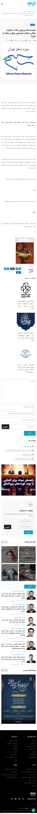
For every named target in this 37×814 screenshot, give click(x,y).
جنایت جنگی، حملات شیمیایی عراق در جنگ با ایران (19, 451)
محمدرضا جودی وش (14, 664)
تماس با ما (14, 752)
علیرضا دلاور (16, 625)
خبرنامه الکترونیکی (31, 769)
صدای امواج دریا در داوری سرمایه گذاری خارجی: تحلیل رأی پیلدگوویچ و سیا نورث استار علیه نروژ (13, 633)
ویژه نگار (33, 743)
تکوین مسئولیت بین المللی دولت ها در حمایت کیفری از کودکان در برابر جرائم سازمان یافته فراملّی (13, 596)
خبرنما (29, 11)
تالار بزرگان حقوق (31, 746)
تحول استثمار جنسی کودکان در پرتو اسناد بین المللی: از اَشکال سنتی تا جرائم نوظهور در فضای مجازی (13, 609)
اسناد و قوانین (32, 749)
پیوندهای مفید (32, 757)
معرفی (34, 752)
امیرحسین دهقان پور (14, 601)
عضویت (28, 532)
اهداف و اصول (13, 741)
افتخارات (14, 749)
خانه (35, 11)
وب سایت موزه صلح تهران (15, 102)
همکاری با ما (13, 754)
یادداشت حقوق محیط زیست (19, 617)
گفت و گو (18, 587)
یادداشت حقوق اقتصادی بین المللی (18, 628)
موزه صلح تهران (28, 446)
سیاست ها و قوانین (12, 743)
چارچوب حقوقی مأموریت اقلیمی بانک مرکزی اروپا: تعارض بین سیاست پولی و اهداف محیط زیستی (13, 659)
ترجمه (7, 587)
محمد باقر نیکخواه (27, 455)
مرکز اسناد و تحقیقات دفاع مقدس (23, 459)
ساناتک (20, 808)
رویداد (24, 11)
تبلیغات (34, 785)
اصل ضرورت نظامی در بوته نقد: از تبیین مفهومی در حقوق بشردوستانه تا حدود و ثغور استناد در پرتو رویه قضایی (13, 646)
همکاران (15, 746)
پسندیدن (7, 41)
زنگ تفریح (33, 754)
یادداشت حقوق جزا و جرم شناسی (18, 591)
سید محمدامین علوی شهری (13, 638)
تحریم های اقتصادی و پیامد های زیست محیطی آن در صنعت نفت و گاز (13, 621)
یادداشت (30, 587)
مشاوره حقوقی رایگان (30, 783)
